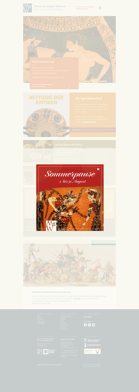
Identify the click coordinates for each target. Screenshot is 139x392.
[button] (98, 169)
